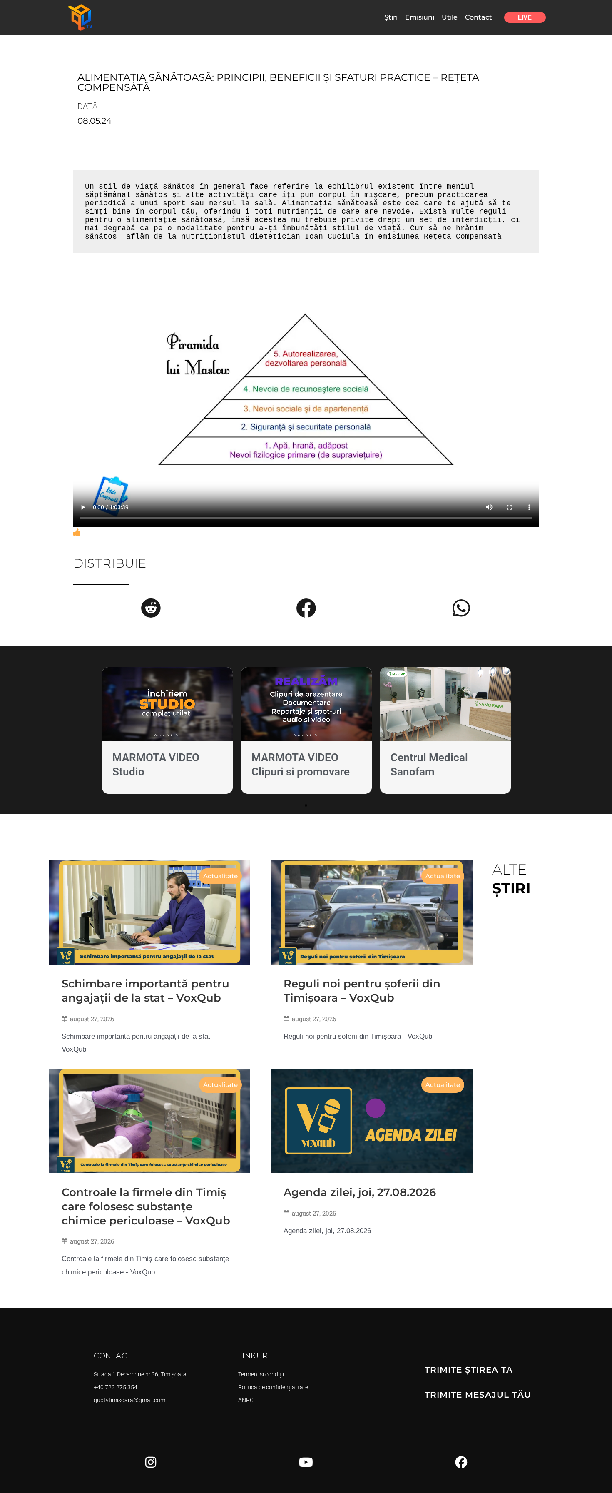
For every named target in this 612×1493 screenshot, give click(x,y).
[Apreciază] (76, 532)
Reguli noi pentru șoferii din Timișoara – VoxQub (362, 990)
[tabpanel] (167, 732)
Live (525, 17)
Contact (478, 17)
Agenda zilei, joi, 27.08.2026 (360, 1192)
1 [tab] (306, 805)
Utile (450, 17)
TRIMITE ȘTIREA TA (469, 1370)
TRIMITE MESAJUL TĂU (478, 1395)
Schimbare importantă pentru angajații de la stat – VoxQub (145, 990)
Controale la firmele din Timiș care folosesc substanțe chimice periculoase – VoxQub (146, 1206)
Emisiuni (419, 17)
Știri (391, 17)
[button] (150, 608)
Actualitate (220, 876)
